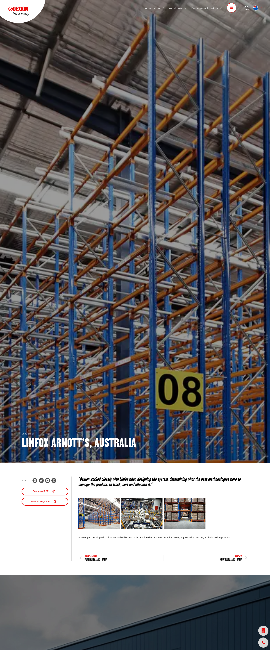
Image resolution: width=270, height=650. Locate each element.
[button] (35, 480)
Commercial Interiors (204, 8)
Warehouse (175, 8)
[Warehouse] (185, 8)
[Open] (261, 8)
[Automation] (163, 8)
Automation (152, 8)
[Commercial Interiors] (221, 8)
